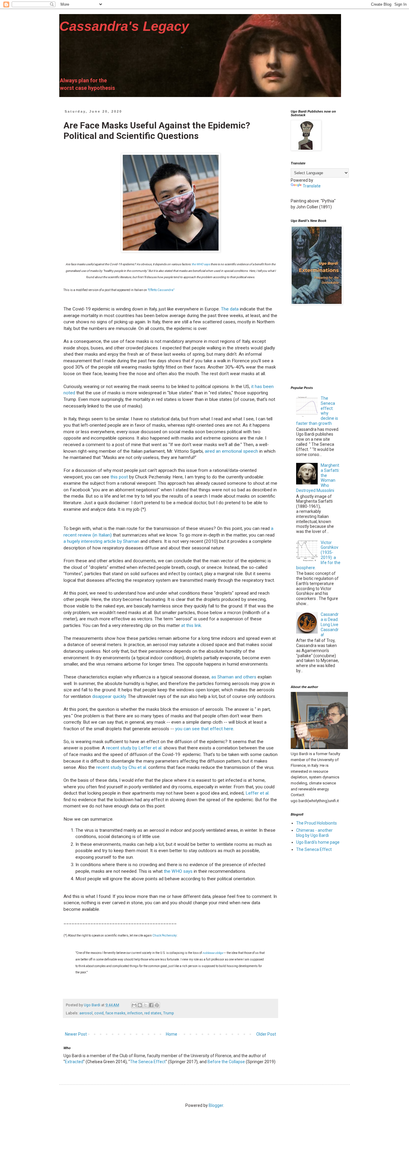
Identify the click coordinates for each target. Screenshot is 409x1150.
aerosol (86, 1013)
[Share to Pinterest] (157, 1005)
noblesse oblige (212, 952)
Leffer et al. (257, 793)
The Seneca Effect (148, 1061)
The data (230, 309)
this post (119, 477)
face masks (115, 1013)
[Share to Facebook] (151, 1005)
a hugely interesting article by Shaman (101, 541)
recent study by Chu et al (121, 767)
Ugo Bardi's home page (318, 842)
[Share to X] (146, 1005)
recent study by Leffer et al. (134, 748)
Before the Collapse (226, 1061)
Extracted (74, 1061)
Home (171, 1034)
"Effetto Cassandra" (161, 290)
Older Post (266, 1034)
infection (135, 1013)
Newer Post (76, 1034)
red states (152, 1013)
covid (99, 1013)
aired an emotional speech (231, 451)
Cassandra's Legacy (124, 26)
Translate (312, 186)
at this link (191, 625)
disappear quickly (109, 696)
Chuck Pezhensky (164, 935)
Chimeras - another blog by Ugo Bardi (314, 833)
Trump (168, 1013)
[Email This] (134, 1005)
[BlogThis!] (140, 1005)
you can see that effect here (204, 728)
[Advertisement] (321, 345)
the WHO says (201, 264)
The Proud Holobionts (316, 823)
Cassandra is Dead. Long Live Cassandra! (330, 624)
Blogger (216, 1105)
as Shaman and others (233, 677)
